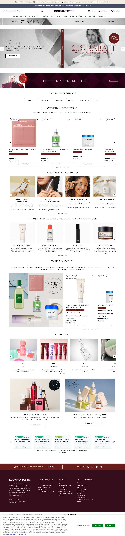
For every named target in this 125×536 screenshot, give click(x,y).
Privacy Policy (12, 534)
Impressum (61, 495)
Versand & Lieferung (44, 487)
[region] (62, 525)
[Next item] (114, 142)
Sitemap (79, 493)
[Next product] (111, 301)
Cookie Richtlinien (63, 489)
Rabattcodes (80, 487)
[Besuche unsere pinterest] (101, 467)
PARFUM (70, 101)
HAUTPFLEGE (31, 101)
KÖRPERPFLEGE (84, 101)
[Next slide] (123, 49)
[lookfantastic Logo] (63, 11)
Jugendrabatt (81, 495)
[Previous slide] (2, 49)
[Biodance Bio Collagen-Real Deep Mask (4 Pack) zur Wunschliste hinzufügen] (37, 119)
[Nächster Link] (114, 195)
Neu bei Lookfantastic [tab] (68, 112)
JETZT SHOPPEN (13, 56)
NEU (97, 101)
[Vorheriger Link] (10, 195)
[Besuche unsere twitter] (92, 467)
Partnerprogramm (82, 489)
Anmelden (50, 467)
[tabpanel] (62, 142)
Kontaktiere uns (42, 489)
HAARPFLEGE (45, 101)
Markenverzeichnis (82, 485)
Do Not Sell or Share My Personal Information (18, 502)
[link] (103, 11)
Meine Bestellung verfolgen (46, 491)
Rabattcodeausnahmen (64, 491)
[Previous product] (67, 301)
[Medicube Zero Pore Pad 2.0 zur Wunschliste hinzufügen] (101, 119)
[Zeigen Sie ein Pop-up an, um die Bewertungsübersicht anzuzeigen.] (79, 312)
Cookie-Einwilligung (15, 499)
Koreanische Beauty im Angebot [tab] (45, 112)
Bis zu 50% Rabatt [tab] (85, 112)
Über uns (79, 483)
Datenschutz (61, 487)
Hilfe (39, 483)
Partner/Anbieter (81, 491)
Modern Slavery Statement (65, 493)
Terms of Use (22, 534)
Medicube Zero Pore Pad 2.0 (82, 149)
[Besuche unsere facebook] (88, 467)
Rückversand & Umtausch (45, 485)
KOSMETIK (58, 101)
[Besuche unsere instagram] (97, 467)
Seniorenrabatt (81, 497)
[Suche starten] (42, 11)
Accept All (110, 525)
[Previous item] (10, 142)
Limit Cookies (97, 525)
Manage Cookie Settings (83, 525)
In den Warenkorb (24, 164)
